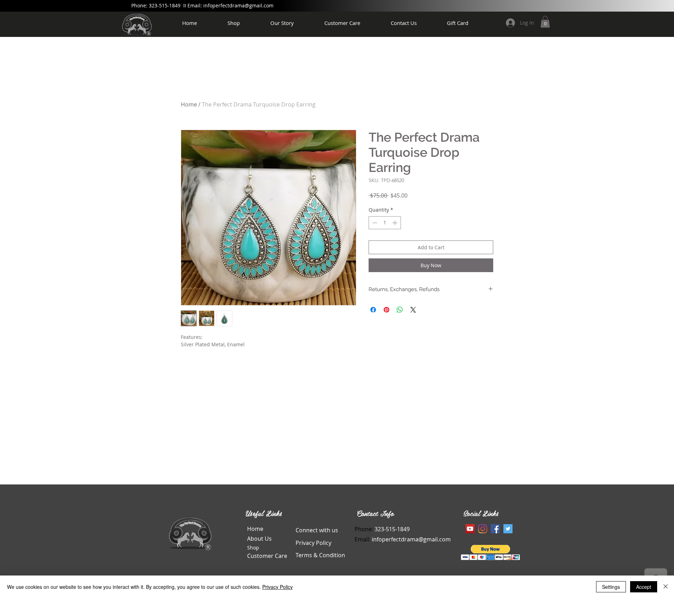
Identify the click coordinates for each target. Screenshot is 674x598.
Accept (643, 586)
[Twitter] (508, 528)
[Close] (665, 586)
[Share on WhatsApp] (400, 310)
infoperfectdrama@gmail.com (238, 5)
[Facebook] (495, 528)
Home (189, 104)
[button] (545, 21)
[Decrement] (374, 223)
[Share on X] (413, 310)
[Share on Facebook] (373, 310)
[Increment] (395, 223)
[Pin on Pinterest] (386, 310)
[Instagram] (482, 528)
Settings (611, 586)
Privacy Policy (277, 586)
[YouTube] (470, 528)
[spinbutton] (384, 223)
